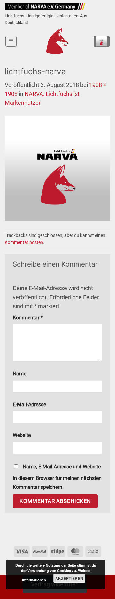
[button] (11, 41)
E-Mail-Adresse (29, 405)
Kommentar (28, 318)
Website (22, 435)
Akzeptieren (69, 578)
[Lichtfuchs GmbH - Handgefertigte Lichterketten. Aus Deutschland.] (58, 41)
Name (19, 374)
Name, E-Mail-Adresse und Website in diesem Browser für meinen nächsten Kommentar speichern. (57, 477)
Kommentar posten (24, 242)
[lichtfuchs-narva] (57, 168)
